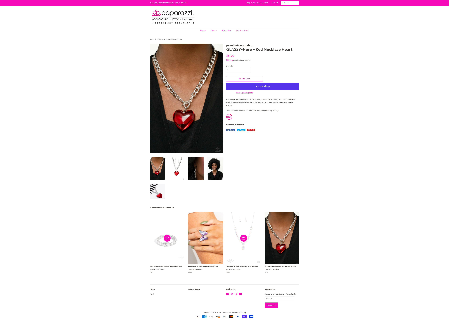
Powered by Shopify (239, 312)
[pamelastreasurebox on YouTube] (240, 294)
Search (152, 294)
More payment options (244, 92)
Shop (213, 30)
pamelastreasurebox (224, 312)
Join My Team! (242, 30)
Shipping (229, 60)
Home (203, 30)
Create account (262, 3)
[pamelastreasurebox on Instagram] (236, 294)
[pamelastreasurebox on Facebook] (227, 294)
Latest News (194, 289)
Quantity (229, 66)
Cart (276, 3)
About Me (226, 30)
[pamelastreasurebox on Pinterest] (232, 294)
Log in (249, 3)
